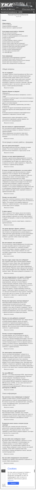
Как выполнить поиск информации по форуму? (14, 57)
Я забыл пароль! (6, 39)
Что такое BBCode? (7, 52)
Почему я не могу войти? (8, 37)
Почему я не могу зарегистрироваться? (12, 34)
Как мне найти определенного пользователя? (13, 63)
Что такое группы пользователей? (10, 51)
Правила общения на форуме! (9, 26)
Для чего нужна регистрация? (9, 33)
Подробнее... (11, 480)
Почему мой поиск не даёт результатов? (12, 59)
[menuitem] (4, 9)
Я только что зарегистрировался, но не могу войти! (15, 36)
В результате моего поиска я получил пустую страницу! (16, 60)
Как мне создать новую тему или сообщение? (13, 43)
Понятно (13, 483)
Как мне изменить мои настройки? (10, 42)
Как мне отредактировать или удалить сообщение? (15, 45)
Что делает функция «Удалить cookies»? (12, 40)
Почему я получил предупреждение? (11, 49)
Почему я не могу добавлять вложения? (12, 48)
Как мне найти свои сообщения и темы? (12, 62)
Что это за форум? (7, 24)
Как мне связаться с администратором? (12, 27)
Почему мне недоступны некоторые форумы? (13, 46)
